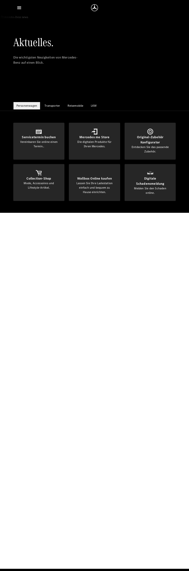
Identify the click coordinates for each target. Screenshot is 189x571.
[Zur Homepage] (94, 8)
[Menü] (19, 7)
